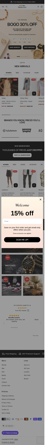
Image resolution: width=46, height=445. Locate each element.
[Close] (40, 199)
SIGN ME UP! (22, 239)
